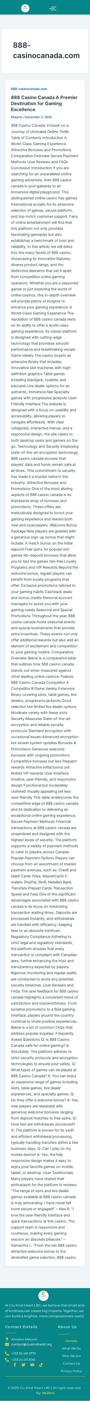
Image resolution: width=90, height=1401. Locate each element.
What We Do (71, 1348)
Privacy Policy (71, 1371)
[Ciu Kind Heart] (43, 1296)
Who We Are (71, 1356)
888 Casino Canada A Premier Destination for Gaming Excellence (44, 103)
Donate (71, 1341)
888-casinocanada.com (29, 89)
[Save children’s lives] (25, 8)
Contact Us (71, 1363)
